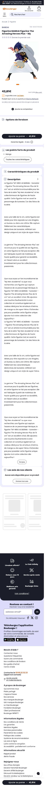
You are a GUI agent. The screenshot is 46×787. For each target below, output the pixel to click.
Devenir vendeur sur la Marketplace (18, 776)
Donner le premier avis (21, 37)
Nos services (9, 697)
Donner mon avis (22, 481)
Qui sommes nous (11, 689)
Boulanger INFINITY (11, 713)
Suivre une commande (13, 658)
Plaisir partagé (9, 691)
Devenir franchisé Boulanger (15, 768)
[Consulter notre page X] (32, 618)
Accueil (4, 22)
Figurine (13, 22)
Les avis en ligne (10, 741)
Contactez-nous (11, 653)
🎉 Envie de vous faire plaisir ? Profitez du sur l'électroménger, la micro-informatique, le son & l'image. (22, 2)
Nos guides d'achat (11, 664)
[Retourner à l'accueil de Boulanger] (10, 9)
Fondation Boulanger (12, 708)
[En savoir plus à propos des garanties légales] (31, 142)
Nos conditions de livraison (14, 661)
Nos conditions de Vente (14, 722)
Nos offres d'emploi (12, 765)
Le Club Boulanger (11, 705)
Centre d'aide (9, 667)
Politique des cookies (12, 735)
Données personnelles (13, 730)
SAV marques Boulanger (13, 702)
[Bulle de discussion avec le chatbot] (38, 774)
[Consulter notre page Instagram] (36, 618)
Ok (37, 612)
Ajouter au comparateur (23, 109)
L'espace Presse (10, 694)
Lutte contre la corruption (14, 744)
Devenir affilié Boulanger (14, 770)
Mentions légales (11, 727)
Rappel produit (10, 754)
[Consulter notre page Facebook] (28, 618)
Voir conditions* (22, 593)
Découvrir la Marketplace (14, 773)
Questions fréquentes (13, 656)
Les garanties (9, 724)
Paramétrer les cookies (13, 733)
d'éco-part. (38, 92)
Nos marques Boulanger (13, 699)
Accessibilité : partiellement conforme (19, 746)
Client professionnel (12, 710)
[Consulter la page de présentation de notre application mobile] (9, 639)
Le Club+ (20, 96)
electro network (32, 99)
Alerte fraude (9, 756)
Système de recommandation (16, 738)
